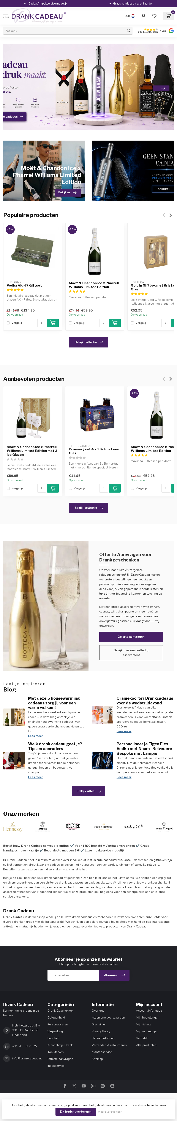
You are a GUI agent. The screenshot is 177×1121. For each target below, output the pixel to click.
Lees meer (35, 736)
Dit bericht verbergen (76, 1112)
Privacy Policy (101, 1031)
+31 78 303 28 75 (24, 1046)
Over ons (98, 1011)
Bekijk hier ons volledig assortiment (131, 652)
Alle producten (146, 1045)
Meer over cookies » (110, 1111)
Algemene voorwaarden (108, 1018)
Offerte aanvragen (131, 637)
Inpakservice (56, 1066)
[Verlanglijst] (154, 16)
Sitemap (97, 1059)
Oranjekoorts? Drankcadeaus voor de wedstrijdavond (145, 700)
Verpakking (55, 1031)
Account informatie (149, 1011)
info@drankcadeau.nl (27, 1058)
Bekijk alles (85, 791)
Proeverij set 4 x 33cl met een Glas (94, 451)
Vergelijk (17, 322)
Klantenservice (102, 1052)
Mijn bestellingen (147, 1018)
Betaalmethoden (103, 1038)
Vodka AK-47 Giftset (24, 285)
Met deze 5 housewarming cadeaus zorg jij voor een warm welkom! (54, 703)
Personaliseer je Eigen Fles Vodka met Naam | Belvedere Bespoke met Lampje (144, 748)
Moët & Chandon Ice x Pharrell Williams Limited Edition (94, 285)
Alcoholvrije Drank (60, 1045)
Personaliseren (57, 1024)
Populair (53, 1038)
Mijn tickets (143, 1024)
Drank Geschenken (60, 1011)
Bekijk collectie (86, 342)
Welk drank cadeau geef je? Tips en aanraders (55, 746)
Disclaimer (99, 1024)
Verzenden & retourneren (109, 1045)
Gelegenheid (56, 1018)
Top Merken (55, 1052)
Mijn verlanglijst (146, 1031)
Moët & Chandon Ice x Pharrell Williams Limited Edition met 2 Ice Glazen (32, 451)
